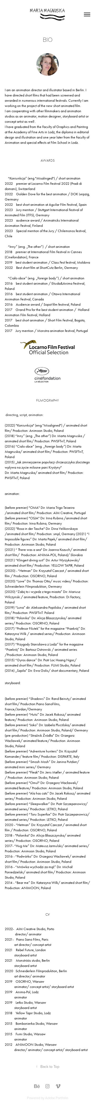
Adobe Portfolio (56, 1097)
